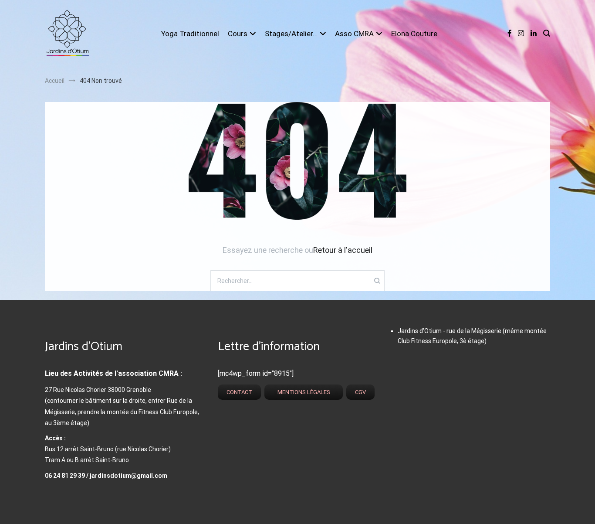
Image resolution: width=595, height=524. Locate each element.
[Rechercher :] (297, 280)
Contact (239, 392)
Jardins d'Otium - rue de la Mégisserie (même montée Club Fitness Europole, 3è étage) (472, 335)
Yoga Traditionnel (190, 33)
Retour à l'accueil (342, 250)
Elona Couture (414, 33)
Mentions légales (303, 392)
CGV (360, 392)
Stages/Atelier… (291, 33)
